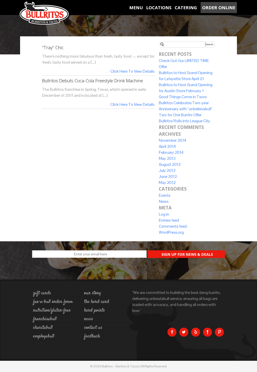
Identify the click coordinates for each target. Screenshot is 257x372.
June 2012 (168, 176)
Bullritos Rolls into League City (184, 120)
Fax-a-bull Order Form (53, 301)
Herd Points (94, 310)
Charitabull (43, 327)
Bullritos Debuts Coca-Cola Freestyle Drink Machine (92, 80)
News (163, 201)
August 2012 (170, 164)
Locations (158, 7)
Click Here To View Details (132, 71)
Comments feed (173, 226)
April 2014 (167, 146)
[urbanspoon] (207, 332)
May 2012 (167, 182)
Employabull (43, 336)
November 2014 (172, 140)
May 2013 (167, 158)
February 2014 (171, 152)
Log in (164, 214)
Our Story (92, 293)
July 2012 (167, 170)
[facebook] (171, 332)
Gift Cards (42, 293)
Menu (136, 7)
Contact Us (93, 327)
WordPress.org (171, 232)
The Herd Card (96, 301)
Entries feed (169, 220)
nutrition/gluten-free (52, 310)
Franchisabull (45, 319)
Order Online (218, 7)
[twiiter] (183, 332)
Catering (186, 7)
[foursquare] (219, 332)
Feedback (92, 336)
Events (164, 195)
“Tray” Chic (53, 47)
